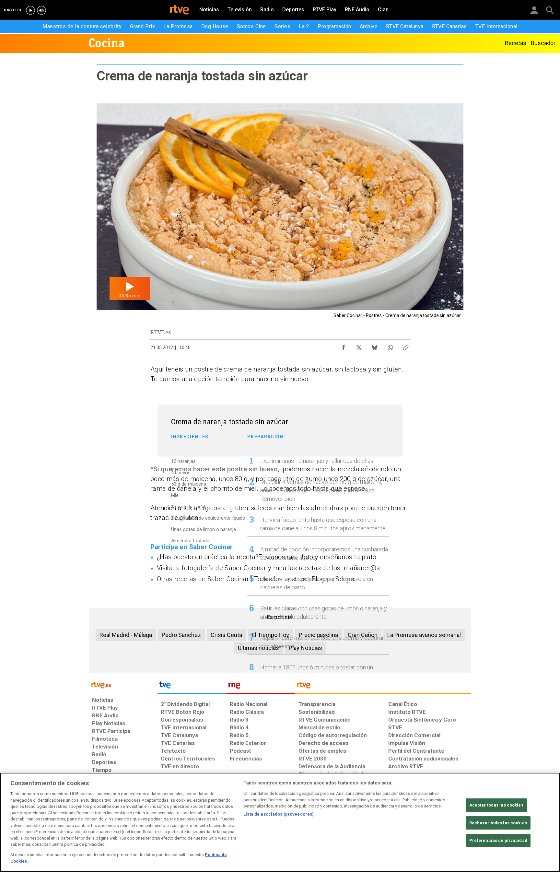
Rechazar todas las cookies (498, 822)
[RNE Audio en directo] (41, 10)
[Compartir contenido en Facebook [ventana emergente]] (343, 346)
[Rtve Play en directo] (30, 10)
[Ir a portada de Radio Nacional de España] (261, 686)
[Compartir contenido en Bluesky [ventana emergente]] (374, 346)
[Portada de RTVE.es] (180, 10)
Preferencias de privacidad (498, 840)
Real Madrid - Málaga (125, 634)
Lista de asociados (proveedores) (278, 814)
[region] (280, 822)
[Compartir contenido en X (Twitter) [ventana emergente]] (359, 346)
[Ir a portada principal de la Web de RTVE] (123, 684)
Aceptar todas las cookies (496, 805)
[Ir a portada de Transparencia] (383, 686)
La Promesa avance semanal (424, 634)
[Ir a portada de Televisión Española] (192, 686)
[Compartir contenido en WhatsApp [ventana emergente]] (390, 346)
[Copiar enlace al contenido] (406, 346)
